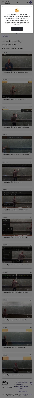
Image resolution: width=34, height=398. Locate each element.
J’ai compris (17, 29)
